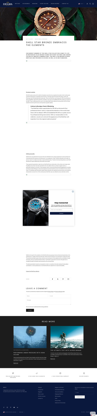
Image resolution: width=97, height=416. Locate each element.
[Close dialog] (73, 191)
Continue (61, 213)
